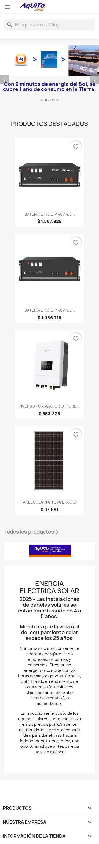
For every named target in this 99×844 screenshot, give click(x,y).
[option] (49, 74)
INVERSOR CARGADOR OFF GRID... (49, 406)
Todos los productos (32, 532)
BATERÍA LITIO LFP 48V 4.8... (49, 214)
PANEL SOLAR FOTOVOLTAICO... (50, 502)
